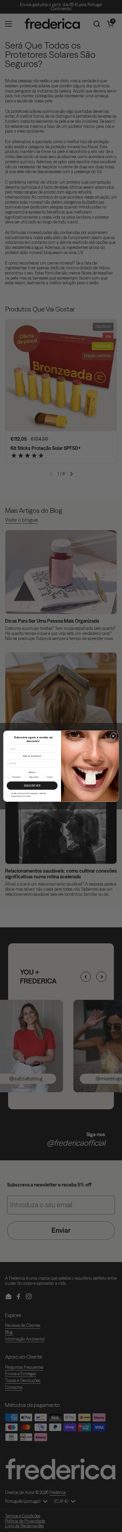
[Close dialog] (113, 736)
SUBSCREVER (32, 785)
